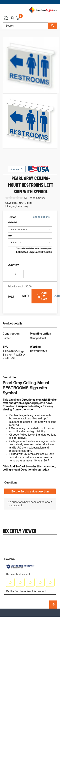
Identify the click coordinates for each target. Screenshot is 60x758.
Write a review (37, 197)
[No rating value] (14, 198)
